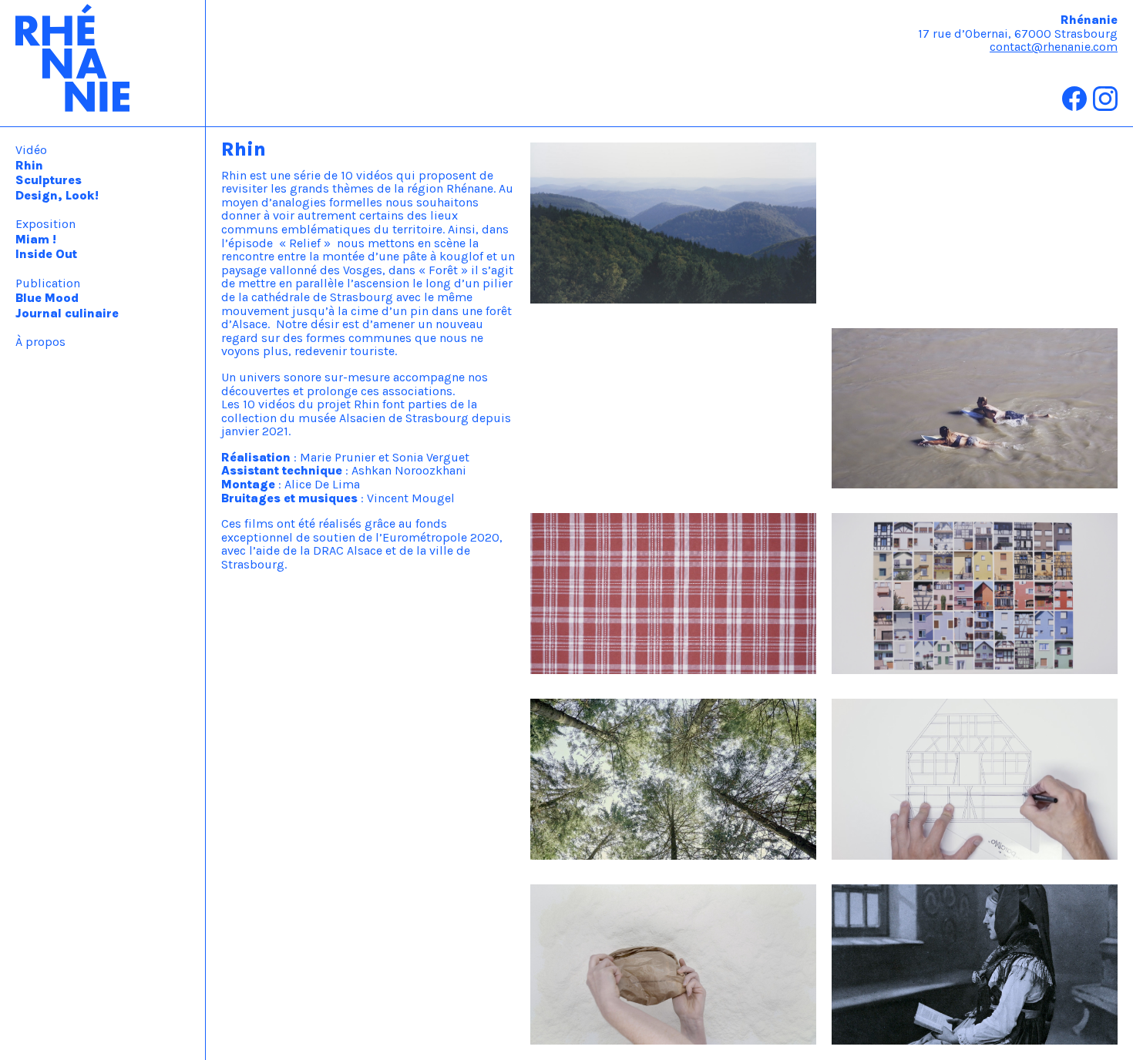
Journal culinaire (67, 313)
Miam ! (35, 239)
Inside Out (46, 254)
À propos (40, 341)
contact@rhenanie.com (1054, 46)
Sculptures (48, 180)
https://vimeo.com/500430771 (617, 334)
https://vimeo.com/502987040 (920, 149)
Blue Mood (47, 297)
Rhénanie (103, 63)
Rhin (29, 165)
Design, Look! (57, 195)
